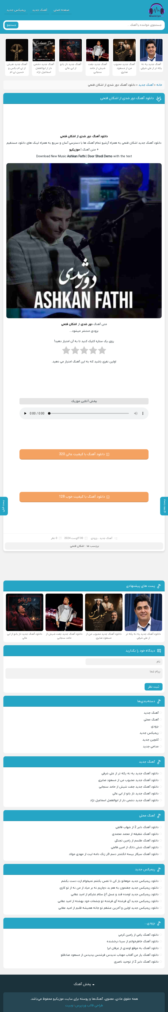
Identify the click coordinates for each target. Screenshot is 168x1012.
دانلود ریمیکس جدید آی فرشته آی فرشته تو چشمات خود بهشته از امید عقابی (108, 901)
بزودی (94, 538)
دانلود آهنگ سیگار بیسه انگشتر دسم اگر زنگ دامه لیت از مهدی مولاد (114, 854)
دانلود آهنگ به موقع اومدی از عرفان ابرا (133, 948)
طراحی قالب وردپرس (89, 1005)
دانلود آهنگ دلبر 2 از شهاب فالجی (137, 827)
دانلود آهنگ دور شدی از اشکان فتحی (127, 98)
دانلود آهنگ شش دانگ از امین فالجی (135, 847)
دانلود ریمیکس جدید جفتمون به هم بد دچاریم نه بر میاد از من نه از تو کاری (109, 888)
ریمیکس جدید (16, 10)
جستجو (11, 25)
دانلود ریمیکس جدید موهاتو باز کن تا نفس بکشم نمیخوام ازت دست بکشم (110, 881)
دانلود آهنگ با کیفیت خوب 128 (82, 497)
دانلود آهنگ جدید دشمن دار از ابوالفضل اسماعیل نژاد (124, 800)
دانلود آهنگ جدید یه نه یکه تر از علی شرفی (130, 773)
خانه (159, 85)
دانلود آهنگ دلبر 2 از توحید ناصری (136, 962)
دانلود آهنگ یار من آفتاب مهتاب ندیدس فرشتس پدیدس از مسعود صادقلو (110, 955)
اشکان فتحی (68, 136)
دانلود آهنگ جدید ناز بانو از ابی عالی (135, 794)
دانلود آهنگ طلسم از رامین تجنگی (137, 841)
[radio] (102, 351)
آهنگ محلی (151, 720)
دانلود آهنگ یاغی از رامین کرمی (138, 935)
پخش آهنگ (82, 984)
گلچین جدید (150, 740)
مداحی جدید (151, 747)
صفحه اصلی (61, 10)
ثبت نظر (153, 687)
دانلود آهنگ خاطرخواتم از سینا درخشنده (133, 941)
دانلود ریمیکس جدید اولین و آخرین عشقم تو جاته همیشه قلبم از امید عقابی (108, 908)
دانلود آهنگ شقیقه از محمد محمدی (135, 834)
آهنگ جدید (39, 10)
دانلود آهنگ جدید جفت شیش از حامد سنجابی (129, 787)
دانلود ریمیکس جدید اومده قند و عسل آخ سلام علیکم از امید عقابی (115, 894)
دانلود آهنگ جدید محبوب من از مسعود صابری (128, 780)
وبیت (69, 1005)
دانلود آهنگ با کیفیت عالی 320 (82, 454)
